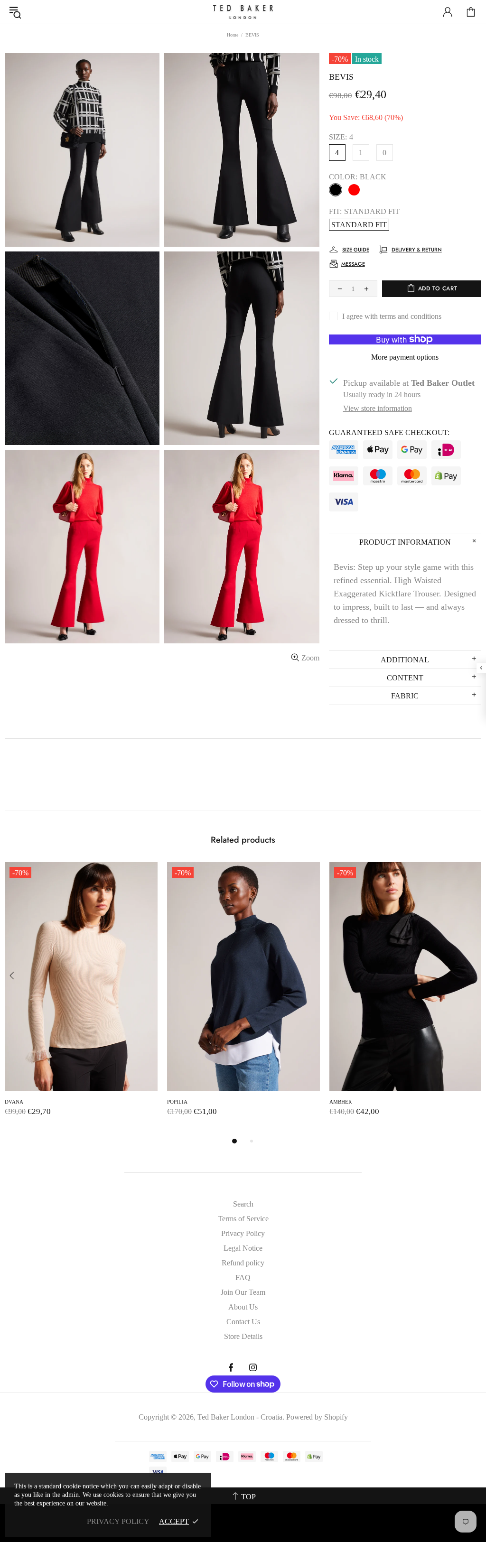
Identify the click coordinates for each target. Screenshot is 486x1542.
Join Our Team (243, 1292)
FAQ (243, 1277)
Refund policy (243, 1263)
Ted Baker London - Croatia (243, 12)
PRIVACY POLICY (118, 1521)
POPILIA (177, 1102)
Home (232, 34)
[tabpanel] (81, 998)
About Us (243, 1307)
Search (243, 1204)
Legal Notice (243, 1248)
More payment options (405, 357)
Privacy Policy (243, 1233)
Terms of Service (243, 1219)
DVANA (14, 1102)
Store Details (243, 1336)
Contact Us (243, 1322)
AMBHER (340, 1102)
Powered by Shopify (317, 1417)
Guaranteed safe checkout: (389, 432)
